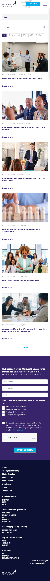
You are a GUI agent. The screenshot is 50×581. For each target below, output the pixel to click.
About (5, 468)
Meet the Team (7, 532)
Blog (4, 502)
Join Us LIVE (7, 491)
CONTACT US (6, 543)
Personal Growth (9, 497)
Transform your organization (14, 510)
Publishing (6, 484)
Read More (7, 86)
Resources (6, 551)
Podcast (5, 500)
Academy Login (38, 563)
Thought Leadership (11, 471)
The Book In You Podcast (14, 412)
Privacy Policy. (18, 430)
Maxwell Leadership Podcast (16, 407)
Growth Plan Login (40, 561)
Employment (7, 481)
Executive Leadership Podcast (16, 409)
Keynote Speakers (9, 515)
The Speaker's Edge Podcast (16, 415)
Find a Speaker (8, 474)
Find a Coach (7, 477)
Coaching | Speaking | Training (14, 527)
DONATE (5, 545)
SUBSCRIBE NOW (25, 450)
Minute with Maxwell (10, 558)
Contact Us (33, 4)
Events (5, 504)
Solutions (6, 513)
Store (4, 487)
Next (26, 348)
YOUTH (4, 541)
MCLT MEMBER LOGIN (9, 530)
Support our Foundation (12, 538)
